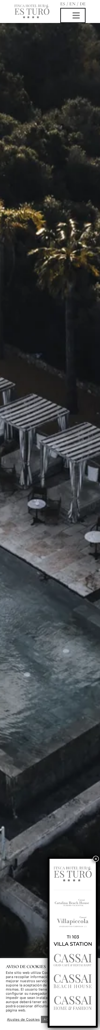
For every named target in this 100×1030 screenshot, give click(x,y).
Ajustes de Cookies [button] (23, 1019)
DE (83, 4)
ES (62, 4)
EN (73, 4)
